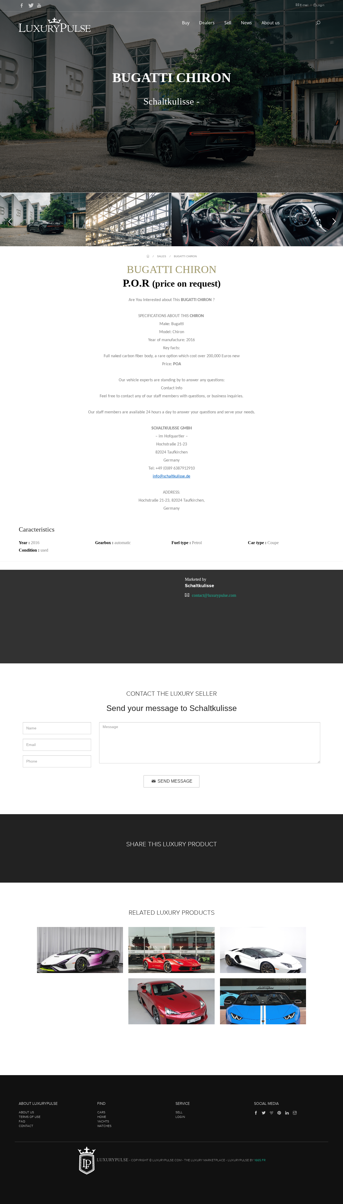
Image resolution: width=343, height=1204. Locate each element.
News (247, 23)
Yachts (103, 1121)
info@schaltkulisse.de (171, 476)
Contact (26, 1126)
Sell (228, 23)
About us (271, 23)
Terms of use (29, 1117)
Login (320, 5)
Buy (186, 23)
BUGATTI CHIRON (185, 256)
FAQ (22, 1121)
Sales (161, 256)
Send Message (174, 781)
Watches (104, 1126)
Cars (101, 1112)
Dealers (207, 23)
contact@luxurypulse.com (214, 595)
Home (101, 1117)
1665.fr (260, 1160)
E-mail (304, 5)
